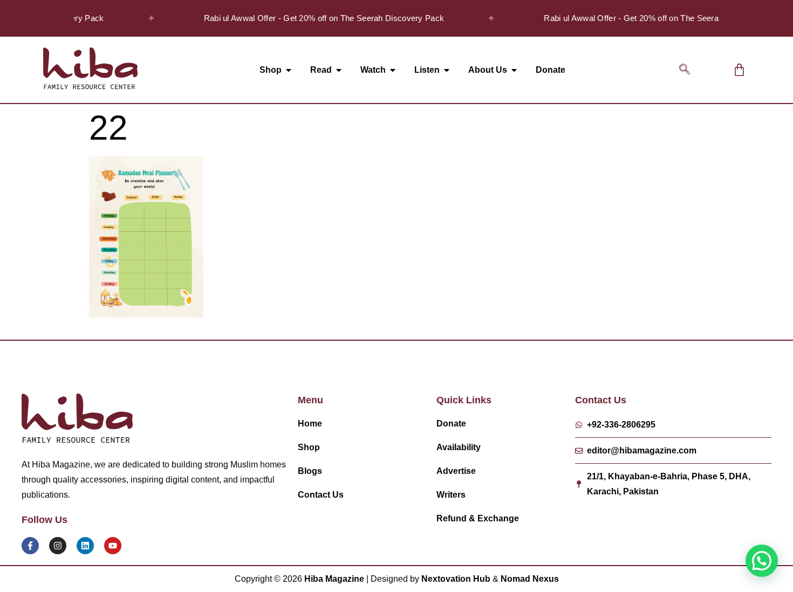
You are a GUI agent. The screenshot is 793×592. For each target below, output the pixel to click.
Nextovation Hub (455, 578)
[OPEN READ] (338, 70)
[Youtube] (112, 545)
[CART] (739, 70)
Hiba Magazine (334, 578)
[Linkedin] (85, 545)
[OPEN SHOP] (288, 70)
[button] (685, 70)
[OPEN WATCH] (392, 70)
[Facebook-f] (30, 545)
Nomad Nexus (530, 578)
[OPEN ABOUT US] (514, 70)
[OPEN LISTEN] (446, 70)
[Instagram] (57, 545)
